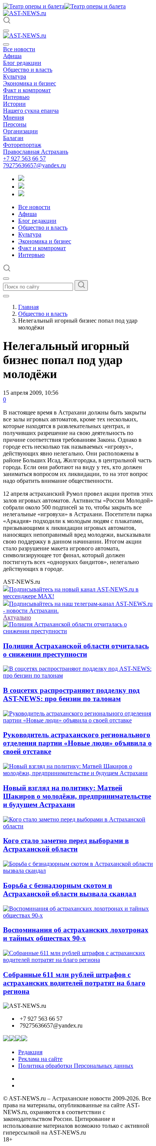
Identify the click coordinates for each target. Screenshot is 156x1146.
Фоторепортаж (22, 145)
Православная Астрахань (35, 151)
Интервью (16, 97)
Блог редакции (22, 63)
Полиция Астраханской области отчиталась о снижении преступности (76, 650)
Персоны (15, 124)
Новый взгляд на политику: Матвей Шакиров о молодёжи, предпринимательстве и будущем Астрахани (77, 796)
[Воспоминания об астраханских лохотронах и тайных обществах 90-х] (78, 915)
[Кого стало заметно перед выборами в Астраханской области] (78, 826)
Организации (20, 131)
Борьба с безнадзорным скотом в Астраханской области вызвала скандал (69, 889)
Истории (14, 104)
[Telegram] (21, 179)
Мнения (13, 117)
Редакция (30, 1052)
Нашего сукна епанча (31, 110)
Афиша (12, 56)
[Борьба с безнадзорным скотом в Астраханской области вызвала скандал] (78, 870)
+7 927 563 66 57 (24, 158)
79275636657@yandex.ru (34, 165)
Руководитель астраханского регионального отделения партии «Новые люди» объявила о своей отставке (77, 743)
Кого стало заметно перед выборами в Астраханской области (66, 845)
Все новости (19, 49)
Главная (28, 307)
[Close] (6, 44)
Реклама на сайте (40, 1059)
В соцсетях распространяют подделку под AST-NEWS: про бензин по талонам (71, 694)
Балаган (13, 138)
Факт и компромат (27, 90)
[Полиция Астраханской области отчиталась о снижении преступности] (78, 631)
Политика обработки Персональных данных (75, 1065)
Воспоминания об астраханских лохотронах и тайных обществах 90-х (75, 934)
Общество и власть (27, 69)
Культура (14, 76)
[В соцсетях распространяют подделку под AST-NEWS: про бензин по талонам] (78, 675)
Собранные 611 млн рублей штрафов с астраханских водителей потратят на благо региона (74, 983)
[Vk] (21, 194)
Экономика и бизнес (29, 83)
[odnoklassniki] (21, 186)
